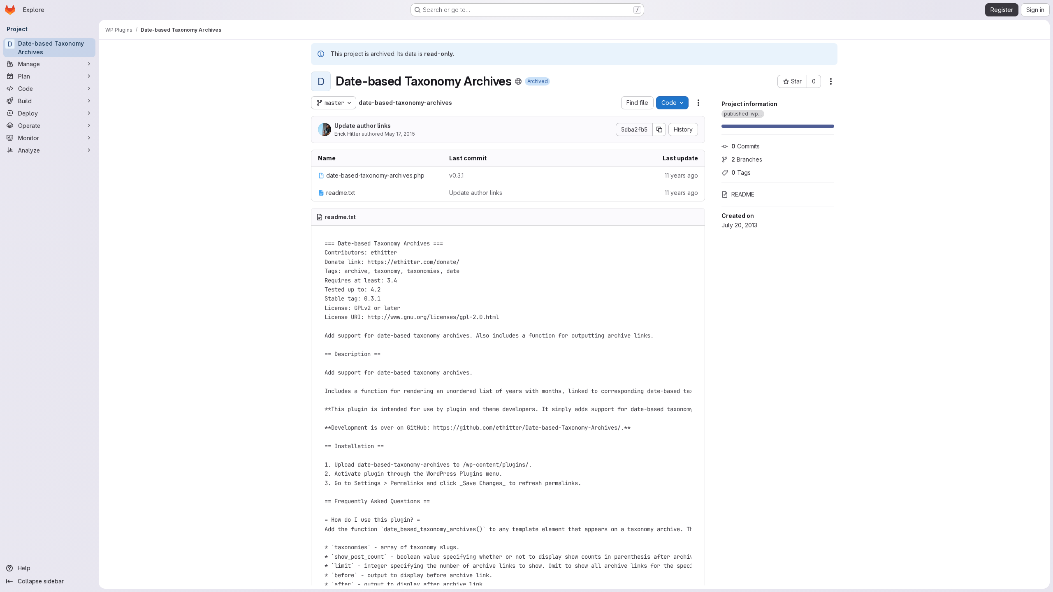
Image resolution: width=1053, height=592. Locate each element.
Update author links (362, 125)
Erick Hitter (347, 134)
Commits (745, 146)
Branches (746, 159)
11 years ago (681, 175)
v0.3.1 (456, 175)
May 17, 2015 (400, 134)
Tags (741, 172)
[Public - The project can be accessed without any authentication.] (518, 81)
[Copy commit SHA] (659, 129)
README (742, 194)
